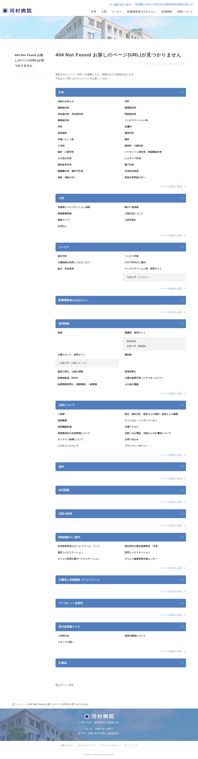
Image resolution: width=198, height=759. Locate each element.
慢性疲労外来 (65, 164)
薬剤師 (128, 354)
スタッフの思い (66, 642)
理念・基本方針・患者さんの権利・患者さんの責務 (151, 414)
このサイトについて (68, 445)
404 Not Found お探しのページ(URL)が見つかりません (29, 60)
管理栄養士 (130, 371)
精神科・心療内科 (134, 145)
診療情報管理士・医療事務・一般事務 (77, 384)
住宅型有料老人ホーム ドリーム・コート (79, 546)
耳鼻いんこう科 (66, 139)
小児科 (61, 145)
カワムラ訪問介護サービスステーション (78, 559)
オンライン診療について (70, 439)
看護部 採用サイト (135, 332)
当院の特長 (65, 513)
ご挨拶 (61, 414)
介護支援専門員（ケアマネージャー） (144, 378)
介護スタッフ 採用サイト (72, 354)
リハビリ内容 (132, 256)
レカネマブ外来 (133, 158)
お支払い (62, 226)
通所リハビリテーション (70, 552)
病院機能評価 (65, 427)
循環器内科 (130, 107)
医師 (60, 332)
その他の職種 (132, 384)
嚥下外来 (129, 164)
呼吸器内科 (130, 114)
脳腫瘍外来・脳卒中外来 (70, 171)
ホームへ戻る (67, 685)
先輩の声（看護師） (137, 346)
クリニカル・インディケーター (141, 420)
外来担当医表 (132, 171)
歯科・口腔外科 (66, 152)
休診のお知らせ (66, 101)
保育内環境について (135, 636)
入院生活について (134, 213)
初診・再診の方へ (67, 177)
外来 (93, 11)
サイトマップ (131, 745)
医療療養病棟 (65, 213)
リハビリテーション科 (136, 120)
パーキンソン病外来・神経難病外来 (143, 152)
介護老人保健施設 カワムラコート (79, 579)
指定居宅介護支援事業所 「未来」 (142, 546)
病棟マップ (63, 220)
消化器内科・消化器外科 (70, 114)
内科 (127, 101)
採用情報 (166, 11)
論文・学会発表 (66, 268)
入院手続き (130, 220)
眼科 (127, 139)
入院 (104, 11)
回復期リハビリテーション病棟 (74, 207)
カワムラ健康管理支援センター (141, 559)
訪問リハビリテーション (137, 552)
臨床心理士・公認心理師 (70, 371)
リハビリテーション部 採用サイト (143, 268)
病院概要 (62, 420)
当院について (185, 11)
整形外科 (129, 133)
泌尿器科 (62, 133)
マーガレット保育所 (71, 603)
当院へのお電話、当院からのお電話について (148, 433)
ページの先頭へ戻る (171, 186)
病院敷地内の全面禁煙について (74, 433)
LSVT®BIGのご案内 (135, 262)
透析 (61, 466)
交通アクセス (132, 427)
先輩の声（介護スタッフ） (74, 363)
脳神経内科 (63, 107)
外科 (60, 126)
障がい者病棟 (132, 207)
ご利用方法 (63, 636)
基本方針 (62, 256)
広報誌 (63, 662)
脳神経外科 (63, 120)
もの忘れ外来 (65, 158)
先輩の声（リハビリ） (138, 277)
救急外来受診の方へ (135, 177)
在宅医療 (64, 489)
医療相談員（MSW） (69, 378)
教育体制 (131, 341)
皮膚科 (128, 126)
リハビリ (117, 11)
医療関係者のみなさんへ (141, 11)
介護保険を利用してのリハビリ (74, 262)
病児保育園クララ (69, 626)
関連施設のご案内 (69, 537)
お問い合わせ (132, 439)
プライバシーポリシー (136, 445)
